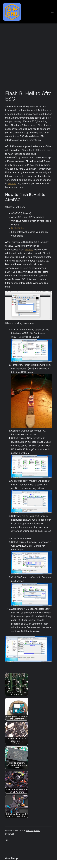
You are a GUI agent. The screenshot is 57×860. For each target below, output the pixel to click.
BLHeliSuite (17, 228)
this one (12, 183)
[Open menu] (52, 12)
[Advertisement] (28, 58)
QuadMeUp (11, 858)
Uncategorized (33, 830)
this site (29, 249)
